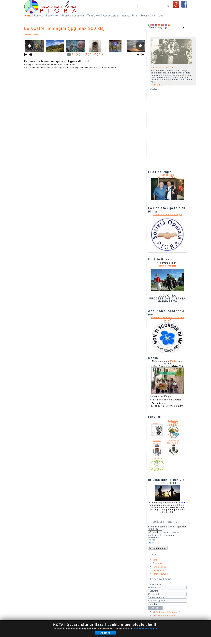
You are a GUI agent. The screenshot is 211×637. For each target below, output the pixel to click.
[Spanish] (169, 24)
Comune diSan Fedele (173, 442)
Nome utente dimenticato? (166, 612)
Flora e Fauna (159, 567)
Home (27, 15)
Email (35, 35)
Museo (145, 15)
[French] (156, 24)
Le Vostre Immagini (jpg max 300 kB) (64, 28)
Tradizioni (93, 15)
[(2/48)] (54, 48)
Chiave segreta (156, 597)
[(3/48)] (74, 48)
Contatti (157, 15)
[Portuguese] (162, 24)
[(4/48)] (95, 49)
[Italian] (149, 24)
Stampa (27, 35)
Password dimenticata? (164, 615)
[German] (159, 24)
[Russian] (166, 24)
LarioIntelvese (173, 425)
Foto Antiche (158, 570)
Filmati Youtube (160, 574)
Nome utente (154, 584)
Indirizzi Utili (129, 15)
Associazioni (111, 15)
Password (153, 591)
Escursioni (52, 15)
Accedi (155, 608)
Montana (173, 423)
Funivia (38, 15)
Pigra (154, 560)
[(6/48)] (135, 48)
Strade (158, 563)
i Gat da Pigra (167, 175)
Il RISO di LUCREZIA (162, 67)
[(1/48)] (34, 48)
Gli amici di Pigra (167, 177)
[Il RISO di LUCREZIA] (171, 51)
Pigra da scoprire (73, 15)
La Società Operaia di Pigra (167, 214)
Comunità (173, 420)
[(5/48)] (115, 49)
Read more (160, 85)
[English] (152, 24)
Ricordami (153, 604)
